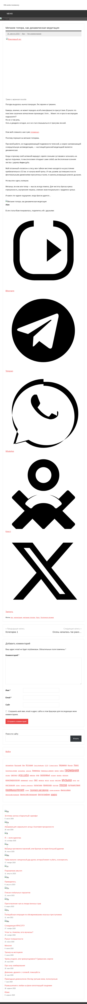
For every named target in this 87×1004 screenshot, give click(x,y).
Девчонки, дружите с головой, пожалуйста (22, 972)
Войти (8, 752)
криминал (24, 780)
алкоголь (28, 771)
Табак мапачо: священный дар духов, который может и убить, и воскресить (36, 860)
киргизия (65, 775)
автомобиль (21, 771)
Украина (63, 765)
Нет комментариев (34, 34)
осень (18, 785)
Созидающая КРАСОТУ (15, 926)
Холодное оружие (47, 617)
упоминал (35, 132)
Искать (76, 739)
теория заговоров (55, 790)
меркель (41, 780)
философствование (12, 795)
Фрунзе (70, 765)
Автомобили (9, 765)
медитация (18, 617)
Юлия (7, 992)
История (29, 765)
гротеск (14, 775)
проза (63, 784)
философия (66, 790)
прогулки (55, 785)
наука (74, 780)
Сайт (8, 705)
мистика (58, 780)
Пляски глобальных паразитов (17, 893)
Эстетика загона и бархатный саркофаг (21, 816)
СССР (46, 765)
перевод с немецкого (27, 785)
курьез (31, 780)
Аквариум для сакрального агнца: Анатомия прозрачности (29, 827)
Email (8, 698)
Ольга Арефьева (39, 765)
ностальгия (10, 785)
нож (78, 780)
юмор (54, 794)
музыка (67, 780)
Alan (23, 34)
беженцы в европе (47, 771)
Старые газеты (53, 765)
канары (59, 775)
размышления (15, 789)
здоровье (45, 775)
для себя (23, 775)
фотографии (44, 794)
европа (32, 775)
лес (12, 617)
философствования (28, 795)
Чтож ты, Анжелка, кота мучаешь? (19, 932)
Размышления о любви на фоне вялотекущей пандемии (28, 986)
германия (72, 770)
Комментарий (12, 655)
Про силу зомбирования (15, 966)
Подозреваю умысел (13, 871)
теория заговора (39, 790)
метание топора (29, 617)
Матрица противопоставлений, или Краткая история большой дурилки (34, 849)
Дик (23, 765)
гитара (8, 775)
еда (37, 775)
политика (38, 785)
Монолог (8, 946)
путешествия (74, 785)
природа (47, 785)
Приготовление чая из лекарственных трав (23, 904)
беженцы (36, 771)
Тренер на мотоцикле (14, 952)
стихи (27, 790)
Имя (8, 690)
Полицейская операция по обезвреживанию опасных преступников (33, 915)
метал (47, 780)
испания (53, 775)
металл (52, 780)
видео (57, 771)
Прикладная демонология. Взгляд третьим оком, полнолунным (31, 979)
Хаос (38, 617)
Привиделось (10, 882)
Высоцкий (17, 765)
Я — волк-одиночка (13, 838)
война (62, 771)
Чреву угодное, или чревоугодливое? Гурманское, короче (29, 959)
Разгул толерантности (14, 939)
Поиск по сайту (12, 734)
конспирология (13, 780)
